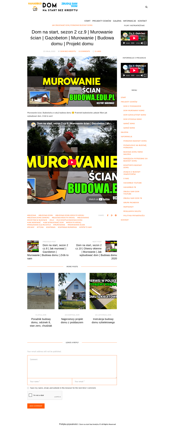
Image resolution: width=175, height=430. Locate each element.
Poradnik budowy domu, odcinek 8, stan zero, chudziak (41, 322)
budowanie (84, 218)
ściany (31, 227)
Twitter (111, 215)
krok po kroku (74, 222)
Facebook (107, 215)
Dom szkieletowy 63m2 (134, 115)
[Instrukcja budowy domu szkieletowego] (103, 291)
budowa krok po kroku (64, 218)
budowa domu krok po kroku (70, 215)
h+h (52, 220)
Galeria (124, 132)
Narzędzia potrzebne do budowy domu (135, 159)
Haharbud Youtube (132, 183)
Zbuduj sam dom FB (132, 198)
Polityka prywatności (134, 215)
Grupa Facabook (131, 202)
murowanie (59, 225)
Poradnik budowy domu (135, 141)
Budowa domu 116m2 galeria (133, 153)
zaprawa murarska (68, 227)
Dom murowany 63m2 (133, 110)
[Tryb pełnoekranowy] (145, 43)
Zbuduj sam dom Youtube (131, 192)
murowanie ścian (77, 225)
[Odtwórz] (124, 43)
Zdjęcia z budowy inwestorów (131, 173)
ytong (41, 227)
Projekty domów (129, 102)
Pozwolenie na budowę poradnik (134, 146)
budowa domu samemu (38, 218)
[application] (134, 38)
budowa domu (46, 215)
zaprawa (51, 227)
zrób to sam (86, 227)
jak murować (34, 222)
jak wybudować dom (54, 222)
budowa (32, 215)
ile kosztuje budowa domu (70, 220)
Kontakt (125, 220)
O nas (126, 178)
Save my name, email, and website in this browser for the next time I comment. (63, 388)
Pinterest (115, 215)
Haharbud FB (129, 187)
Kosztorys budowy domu (132, 166)
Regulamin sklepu (132, 211)
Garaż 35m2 (129, 123)
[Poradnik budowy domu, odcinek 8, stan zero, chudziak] (41, 291)
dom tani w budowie (37, 220)
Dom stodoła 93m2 (132, 119)
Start (123, 97)
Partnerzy (128, 207)
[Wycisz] (142, 43)
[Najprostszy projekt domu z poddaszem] (72, 291)
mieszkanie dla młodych (39, 225)
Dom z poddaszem (132, 106)
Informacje (126, 136)
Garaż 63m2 (129, 128)
